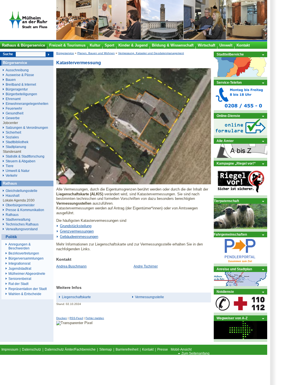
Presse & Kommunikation (25, 210)
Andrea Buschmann (71, 266)
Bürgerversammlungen (26, 258)
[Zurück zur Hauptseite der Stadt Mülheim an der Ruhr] (28, 39)
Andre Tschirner (146, 266)
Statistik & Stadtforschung (25, 156)
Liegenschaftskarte (76, 297)
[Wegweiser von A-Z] (240, 338)
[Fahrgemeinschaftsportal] (240, 262)
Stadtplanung (16, 147)
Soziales (12, 137)
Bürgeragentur (17, 89)
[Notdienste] (240, 311)
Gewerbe (13, 118)
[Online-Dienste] (240, 134)
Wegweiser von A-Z (232, 318)
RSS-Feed (76, 318)
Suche (8, 54)
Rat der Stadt (18, 284)
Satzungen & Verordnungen (27, 127)
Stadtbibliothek (17, 142)
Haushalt (12, 195)
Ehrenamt (13, 99)
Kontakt (148, 349)
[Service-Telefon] (240, 109)
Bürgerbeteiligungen (21, 94)
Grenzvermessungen (77, 231)
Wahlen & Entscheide (24, 294)
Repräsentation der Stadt (27, 289)
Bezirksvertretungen (23, 253)
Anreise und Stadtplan (234, 269)
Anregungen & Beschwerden (19, 246)
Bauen (11, 79)
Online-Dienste (228, 116)
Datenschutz (31, 349)
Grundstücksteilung (75, 226)
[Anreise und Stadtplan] (240, 285)
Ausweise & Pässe (20, 75)
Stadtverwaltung (18, 219)
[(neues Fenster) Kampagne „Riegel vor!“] (240, 194)
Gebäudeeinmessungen (79, 236)
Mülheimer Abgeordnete (26, 274)
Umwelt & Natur (18, 170)
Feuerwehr (14, 108)
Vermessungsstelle (149, 297)
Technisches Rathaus (22, 224)
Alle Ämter (225, 141)
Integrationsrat (19, 263)
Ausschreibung (17, 70)
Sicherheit (13, 132)
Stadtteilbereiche (230, 54)
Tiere (10, 166)
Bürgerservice (65, 53)
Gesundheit (14, 113)
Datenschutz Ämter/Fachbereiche (70, 349)
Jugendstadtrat (19, 269)
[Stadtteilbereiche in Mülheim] (240, 76)
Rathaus (12, 214)
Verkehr (11, 175)
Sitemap (105, 349)
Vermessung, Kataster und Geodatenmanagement (151, 53)
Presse (162, 349)
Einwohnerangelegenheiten (27, 103)
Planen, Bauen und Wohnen (96, 53)
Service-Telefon (229, 82)
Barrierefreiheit (127, 349)
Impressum (9, 349)
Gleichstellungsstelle (21, 191)
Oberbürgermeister (20, 205)
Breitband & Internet (21, 84)
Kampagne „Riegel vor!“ (236, 163)
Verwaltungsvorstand (22, 229)
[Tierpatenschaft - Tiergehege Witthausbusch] (240, 227)
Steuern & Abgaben (20, 161)
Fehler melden (95, 318)
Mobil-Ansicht (181, 349)
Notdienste (225, 291)
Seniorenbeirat (19, 279)
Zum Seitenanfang (195, 353)
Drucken (61, 318)
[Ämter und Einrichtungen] (240, 156)
